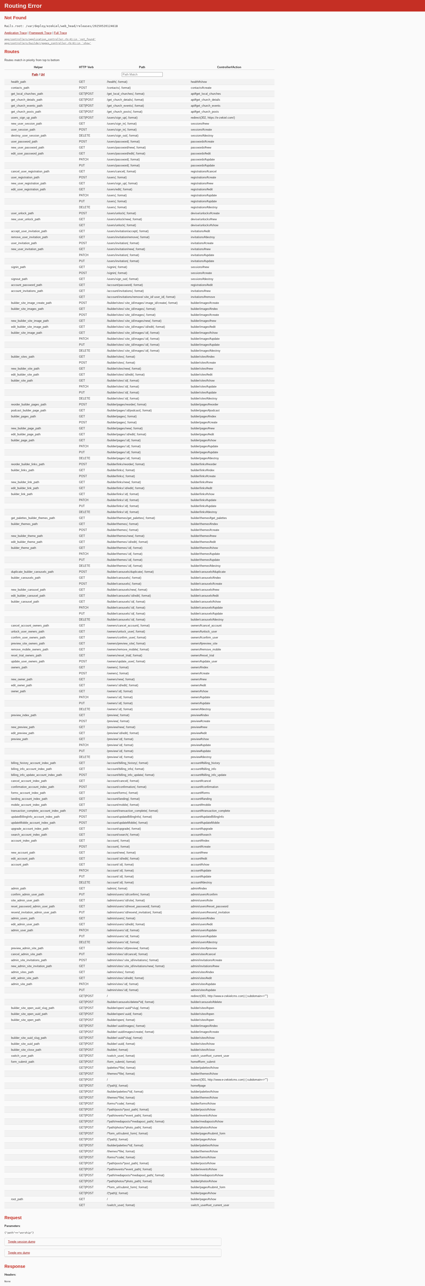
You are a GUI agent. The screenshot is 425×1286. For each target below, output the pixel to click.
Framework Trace (40, 33)
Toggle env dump (19, 1252)
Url (43, 74)
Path (35, 74)
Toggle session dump (21, 1241)
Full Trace (60, 33)
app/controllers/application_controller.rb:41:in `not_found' (50, 39)
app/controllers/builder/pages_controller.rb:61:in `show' (47, 43)
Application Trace (15, 33)
